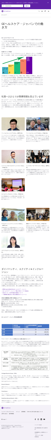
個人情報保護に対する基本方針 (41, 428)
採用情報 (23, 411)
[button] (39, 11)
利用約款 (37, 436)
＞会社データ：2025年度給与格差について (12, 292)
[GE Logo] (5, 11)
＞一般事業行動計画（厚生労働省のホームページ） (14, 294)
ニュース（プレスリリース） (7, 411)
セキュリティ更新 (39, 435)
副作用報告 (11, 413)
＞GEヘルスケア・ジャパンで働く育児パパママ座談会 (15, 291)
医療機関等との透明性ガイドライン (41, 433)
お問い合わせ (4, 413)
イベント (18, 411)
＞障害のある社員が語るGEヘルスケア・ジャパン (13, 289)
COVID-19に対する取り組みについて (35, 411)
